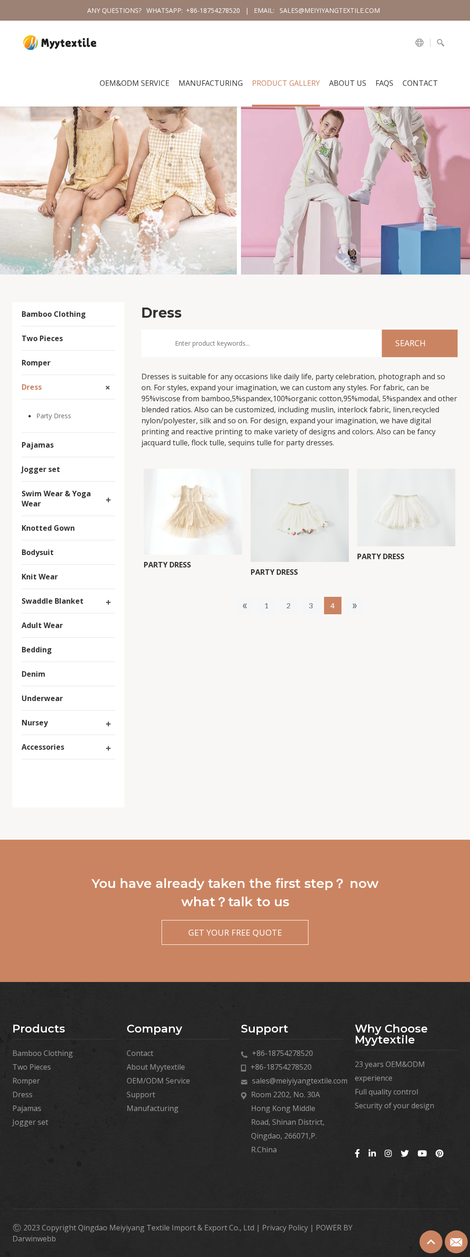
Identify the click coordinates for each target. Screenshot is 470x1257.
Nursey (35, 723)
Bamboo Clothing (54, 314)
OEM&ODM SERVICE (134, 83)
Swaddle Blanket (53, 601)
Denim (33, 674)
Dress (32, 387)
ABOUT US (347, 83)
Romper (36, 363)
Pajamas (38, 445)
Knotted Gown (48, 528)
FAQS (384, 83)
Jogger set (41, 469)
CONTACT (420, 83)
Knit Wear (40, 577)
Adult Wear (42, 625)
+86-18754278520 (214, 10)
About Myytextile (156, 1067)
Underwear (42, 698)
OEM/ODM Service (158, 1081)
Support (141, 1094)
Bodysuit (38, 552)
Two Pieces (42, 338)
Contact (140, 1053)
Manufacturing (211, 83)
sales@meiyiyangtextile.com (330, 10)
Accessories (43, 747)
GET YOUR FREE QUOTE (235, 932)
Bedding (37, 650)
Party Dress (53, 415)
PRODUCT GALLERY (286, 83)
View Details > (193, 545)
